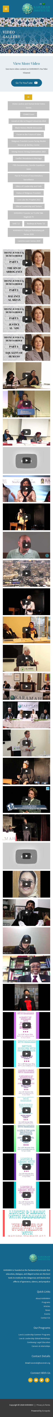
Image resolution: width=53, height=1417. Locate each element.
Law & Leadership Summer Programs (34, 1334)
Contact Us (45, 1317)
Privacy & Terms (43, 1405)
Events (47, 1314)
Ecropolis (46, 1410)
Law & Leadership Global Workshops (34, 1338)
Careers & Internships (41, 1346)
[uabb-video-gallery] (26, 262)
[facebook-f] (47, 1380)
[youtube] (36, 1380)
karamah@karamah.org (40, 1363)
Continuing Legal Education (38, 1342)
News (47, 1310)
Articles (47, 1306)
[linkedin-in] (30, 1380)
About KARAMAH (43, 1298)
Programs (46, 1302)
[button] (26, 83)
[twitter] (42, 1380)
